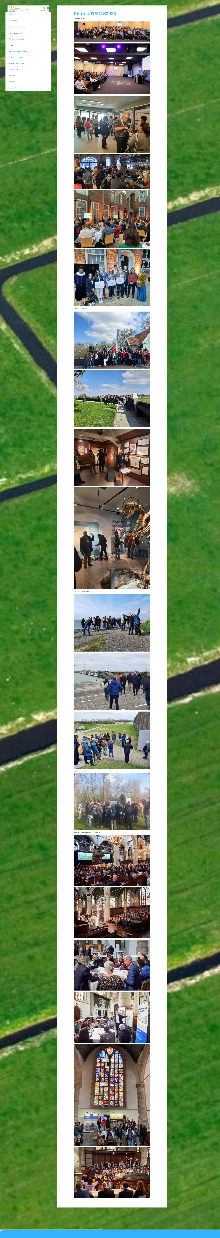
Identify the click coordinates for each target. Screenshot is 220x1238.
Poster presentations (16, 39)
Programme (13, 21)
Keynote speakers (15, 33)
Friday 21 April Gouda (16, 57)
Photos (11, 45)
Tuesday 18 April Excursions (18, 51)
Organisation (13, 70)
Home (11, 15)
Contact (12, 82)
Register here (14, 88)
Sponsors (12, 76)
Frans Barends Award (16, 64)
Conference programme (17, 27)
